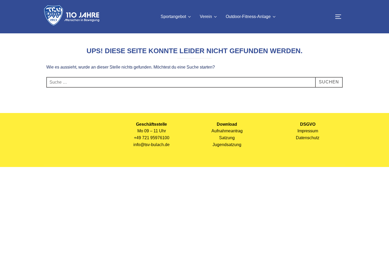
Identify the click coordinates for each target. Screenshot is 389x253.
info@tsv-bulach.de (151, 144)
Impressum (307, 131)
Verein (206, 16)
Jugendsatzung (226, 144)
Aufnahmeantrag (227, 131)
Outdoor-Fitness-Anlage (248, 16)
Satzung (227, 137)
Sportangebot (173, 16)
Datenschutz (307, 137)
